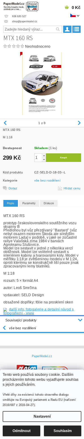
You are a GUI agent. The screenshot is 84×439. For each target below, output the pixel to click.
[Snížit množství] (44, 159)
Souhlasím (63, 431)
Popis (10, 203)
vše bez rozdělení (47, 180)
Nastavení (42, 416)
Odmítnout (21, 431)
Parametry (29, 203)
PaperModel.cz (42, 356)
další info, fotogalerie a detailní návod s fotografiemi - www (38, 311)
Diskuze (49, 203)
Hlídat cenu (72, 188)
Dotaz (13, 188)
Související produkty (21, 320)
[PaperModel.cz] (21, 6)
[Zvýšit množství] (44, 155)
